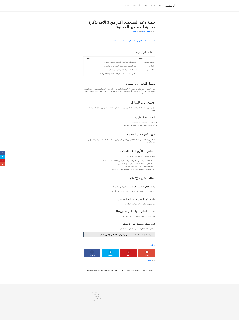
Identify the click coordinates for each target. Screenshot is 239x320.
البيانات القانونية (96, 296)
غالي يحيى (135, 31)
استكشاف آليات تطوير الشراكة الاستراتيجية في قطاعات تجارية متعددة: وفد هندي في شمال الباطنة (136, 270)
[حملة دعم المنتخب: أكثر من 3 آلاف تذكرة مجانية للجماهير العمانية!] (134, 41)
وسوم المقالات (96, 300)
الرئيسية (170, 5)
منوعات (126, 5)
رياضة (145, 5)
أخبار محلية (136, 5)
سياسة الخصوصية (97, 298)
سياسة (161, 5)
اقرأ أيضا (152, 245)
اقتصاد (153, 5)
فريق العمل (95, 294)
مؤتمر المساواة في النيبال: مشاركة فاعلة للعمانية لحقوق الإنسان (98, 270)
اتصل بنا (94, 292)
